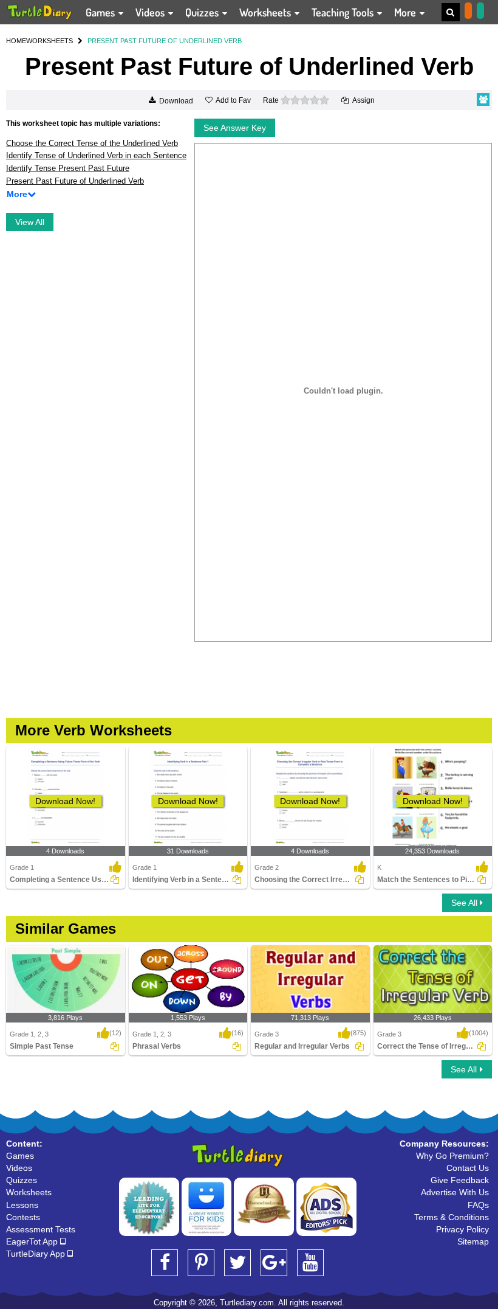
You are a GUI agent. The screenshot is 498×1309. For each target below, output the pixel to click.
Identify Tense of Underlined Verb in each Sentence (96, 155)
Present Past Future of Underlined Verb (75, 181)
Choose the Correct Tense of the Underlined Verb (92, 143)
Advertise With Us (455, 1192)
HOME (16, 40)
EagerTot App (33, 1241)
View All (29, 222)
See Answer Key (234, 128)
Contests (23, 1217)
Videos (151, 12)
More (406, 12)
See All (465, 903)
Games (101, 12)
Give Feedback (460, 1180)
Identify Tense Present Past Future (67, 168)
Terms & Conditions (451, 1217)
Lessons (22, 1205)
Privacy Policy (462, 1229)
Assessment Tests (40, 1229)
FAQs (478, 1205)
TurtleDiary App (36, 1254)
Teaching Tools (344, 12)
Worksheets (266, 12)
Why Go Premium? (452, 1156)
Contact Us (467, 1168)
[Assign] (115, 879)
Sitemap (473, 1241)
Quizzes (203, 12)
